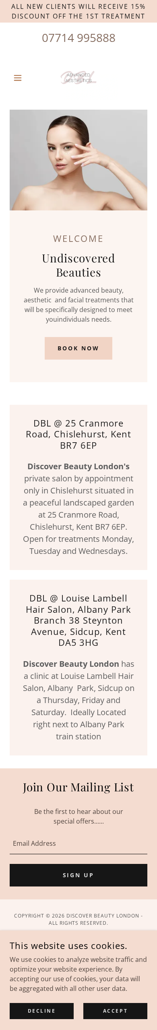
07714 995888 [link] (79, 37)
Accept (115, 1010)
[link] (78, 78)
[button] (20, 78)
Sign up (79, 875)
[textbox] (78, 843)
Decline (42, 1010)
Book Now (78, 348)
